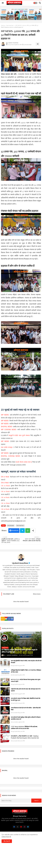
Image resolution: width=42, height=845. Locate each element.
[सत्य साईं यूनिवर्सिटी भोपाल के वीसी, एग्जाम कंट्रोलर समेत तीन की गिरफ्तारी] (5, 663)
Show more (36, 594)
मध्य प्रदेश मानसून (6, 447)
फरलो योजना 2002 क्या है (24, 462)
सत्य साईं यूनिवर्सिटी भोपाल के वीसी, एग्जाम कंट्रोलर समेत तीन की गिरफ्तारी (26, 661)
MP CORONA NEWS (8, 430)
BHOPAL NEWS (6, 427)
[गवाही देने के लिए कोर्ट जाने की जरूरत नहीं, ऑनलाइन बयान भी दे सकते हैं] (5, 691)
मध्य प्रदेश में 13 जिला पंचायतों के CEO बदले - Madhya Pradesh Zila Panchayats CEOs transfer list (25, 737)
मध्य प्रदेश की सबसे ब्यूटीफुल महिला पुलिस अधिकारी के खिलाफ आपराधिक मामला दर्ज (26, 718)
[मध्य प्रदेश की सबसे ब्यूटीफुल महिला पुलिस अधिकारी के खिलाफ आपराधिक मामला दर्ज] (5, 720)
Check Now (5, 836)
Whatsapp (27, 530)
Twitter (22, 530)
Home (3, 25)
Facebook (15, 530)
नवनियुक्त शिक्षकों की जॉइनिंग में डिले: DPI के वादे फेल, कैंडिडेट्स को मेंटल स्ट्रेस (26, 671)
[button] (35, 3)
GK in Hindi (5, 477)
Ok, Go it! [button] (7, 841)
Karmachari (10, 25)
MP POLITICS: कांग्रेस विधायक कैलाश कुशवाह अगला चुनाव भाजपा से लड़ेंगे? (25, 680)
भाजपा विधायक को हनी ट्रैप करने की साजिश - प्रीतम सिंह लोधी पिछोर (26, 708)
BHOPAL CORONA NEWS (10, 456)
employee (11, 525)
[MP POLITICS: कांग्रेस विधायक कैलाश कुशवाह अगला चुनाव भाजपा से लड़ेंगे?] (5, 682)
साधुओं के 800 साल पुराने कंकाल (19, 435)
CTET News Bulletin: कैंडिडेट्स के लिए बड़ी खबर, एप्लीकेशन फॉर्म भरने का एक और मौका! (24, 727)
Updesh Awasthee (20, 563)
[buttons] (14, 826)
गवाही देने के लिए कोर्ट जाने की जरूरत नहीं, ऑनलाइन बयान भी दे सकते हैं (25, 690)
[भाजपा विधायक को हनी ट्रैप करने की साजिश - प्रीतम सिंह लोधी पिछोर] (5, 710)
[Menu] (3, 3)
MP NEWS (5, 415)
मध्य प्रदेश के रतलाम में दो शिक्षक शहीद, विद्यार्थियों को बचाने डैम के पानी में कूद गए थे (25, 699)
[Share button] (33, 530)
